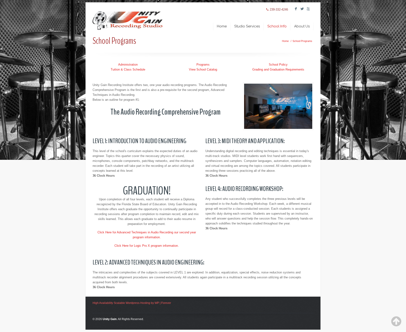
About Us (302, 26)
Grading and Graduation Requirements (278, 69)
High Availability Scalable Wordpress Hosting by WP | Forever (132, 303)
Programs (203, 64)
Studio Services (247, 26)
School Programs (302, 41)
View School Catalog (203, 69)
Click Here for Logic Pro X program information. (146, 245)
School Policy (278, 64)
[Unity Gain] (128, 16)
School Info (277, 26)
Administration (128, 64)
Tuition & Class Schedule (128, 69)
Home (222, 26)
